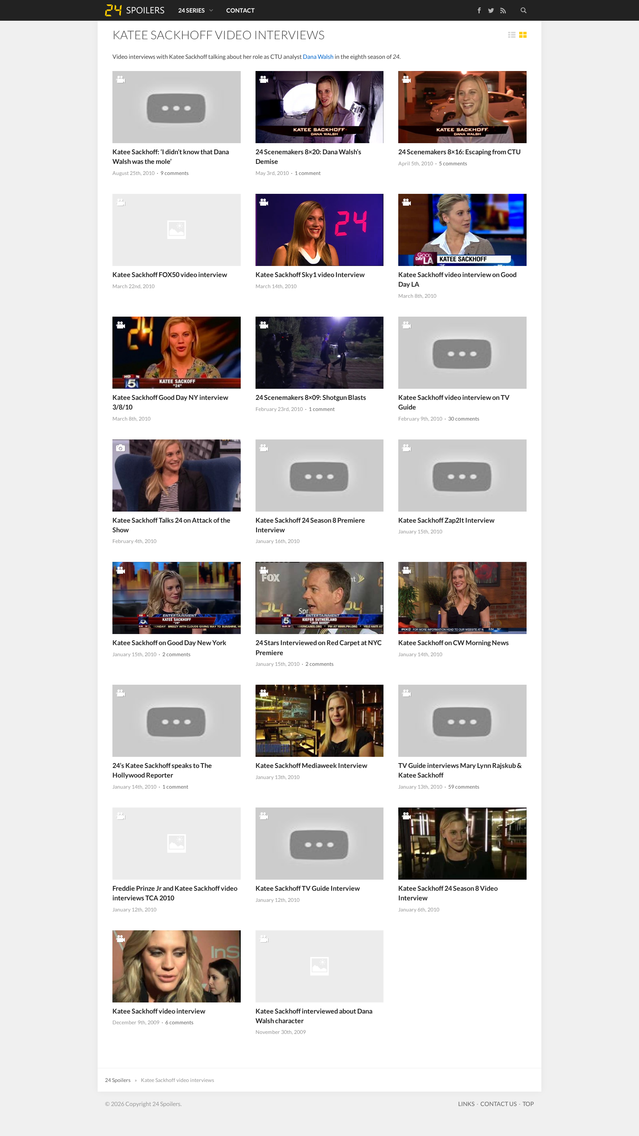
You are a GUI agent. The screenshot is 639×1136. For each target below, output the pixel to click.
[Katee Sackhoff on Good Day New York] (176, 598)
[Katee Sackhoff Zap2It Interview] (462, 475)
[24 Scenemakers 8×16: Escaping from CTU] (462, 107)
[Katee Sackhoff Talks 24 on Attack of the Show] (176, 475)
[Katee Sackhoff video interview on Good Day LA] (462, 230)
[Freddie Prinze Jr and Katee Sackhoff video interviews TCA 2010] (176, 844)
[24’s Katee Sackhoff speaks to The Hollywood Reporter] (176, 721)
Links (466, 1103)
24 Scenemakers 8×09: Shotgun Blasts (311, 397)
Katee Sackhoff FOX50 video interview (169, 274)
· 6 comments (176, 1022)
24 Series (191, 10)
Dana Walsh (318, 56)
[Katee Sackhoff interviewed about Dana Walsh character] (320, 966)
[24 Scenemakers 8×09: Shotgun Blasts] (320, 353)
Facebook (473, 9)
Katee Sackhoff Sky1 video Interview (310, 274)
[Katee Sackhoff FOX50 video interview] (176, 230)
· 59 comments (461, 786)
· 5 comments (450, 163)
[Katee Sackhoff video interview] (176, 966)
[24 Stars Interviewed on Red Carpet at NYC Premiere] (320, 598)
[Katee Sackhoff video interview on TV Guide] (462, 353)
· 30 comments (461, 418)
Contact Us (498, 1103)
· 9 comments (172, 173)
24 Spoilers (134, 10)
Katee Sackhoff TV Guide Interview (308, 888)
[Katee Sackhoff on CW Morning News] (462, 598)
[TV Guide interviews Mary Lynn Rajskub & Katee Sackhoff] (462, 721)
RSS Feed (503, 10)
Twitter (491, 10)
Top (528, 1103)
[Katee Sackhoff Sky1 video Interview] (320, 230)
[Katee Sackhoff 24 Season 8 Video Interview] (462, 844)
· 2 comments (174, 654)
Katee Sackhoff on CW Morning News (453, 642)
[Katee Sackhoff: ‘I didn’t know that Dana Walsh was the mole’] (176, 107)
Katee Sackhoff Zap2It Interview (446, 520)
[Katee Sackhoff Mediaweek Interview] (320, 721)
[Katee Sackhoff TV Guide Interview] (320, 844)
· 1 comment (305, 173)
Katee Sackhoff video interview (158, 1011)
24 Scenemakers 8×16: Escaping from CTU (459, 152)
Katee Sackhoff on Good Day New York (169, 642)
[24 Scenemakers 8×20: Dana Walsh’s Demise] (320, 107)
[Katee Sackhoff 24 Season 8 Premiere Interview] (320, 475)
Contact (240, 10)
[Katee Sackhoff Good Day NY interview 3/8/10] (176, 353)
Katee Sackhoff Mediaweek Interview (311, 765)
